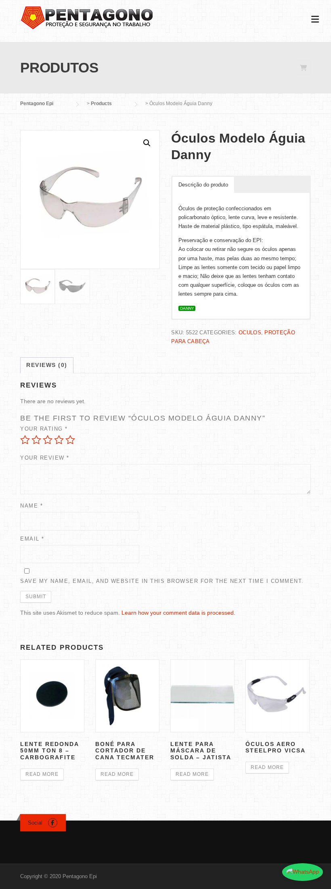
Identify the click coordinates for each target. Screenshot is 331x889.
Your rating (44, 429)
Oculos (250, 332)
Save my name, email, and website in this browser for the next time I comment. (162, 581)
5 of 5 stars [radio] (70, 440)
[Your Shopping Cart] (303, 68)
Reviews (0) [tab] (46, 365)
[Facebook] (52, 823)
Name (31, 506)
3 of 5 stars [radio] (47, 440)
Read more (42, 774)
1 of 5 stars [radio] (25, 440)
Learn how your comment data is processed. (178, 612)
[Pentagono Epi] (86, 17)
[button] (147, 143)
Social (35, 823)
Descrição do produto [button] (203, 185)
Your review (44, 458)
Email (32, 539)
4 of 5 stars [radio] (59, 440)
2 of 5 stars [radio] (36, 440)
